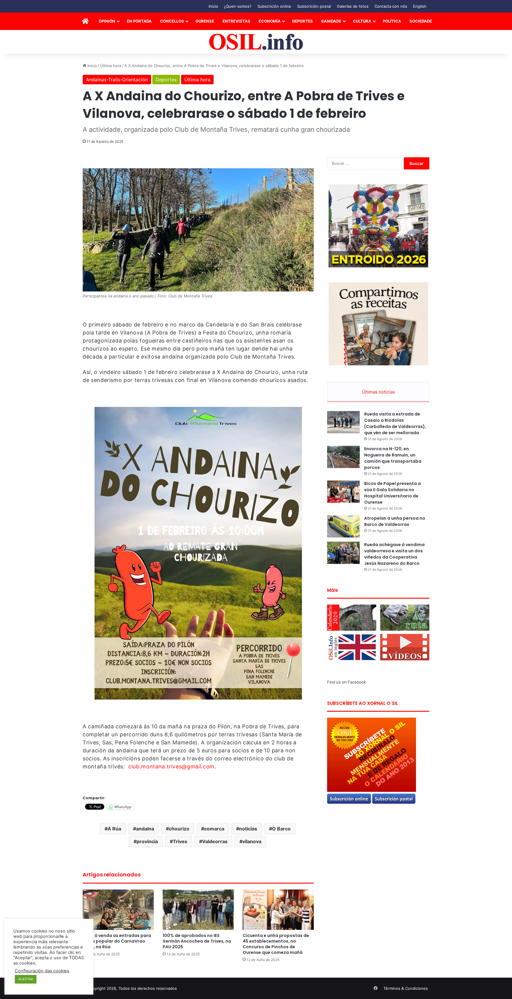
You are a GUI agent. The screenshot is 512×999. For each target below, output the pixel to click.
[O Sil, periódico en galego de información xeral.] (256, 42)
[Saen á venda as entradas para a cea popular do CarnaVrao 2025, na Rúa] (118, 909)
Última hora (110, 65)
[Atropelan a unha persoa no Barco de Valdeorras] (343, 526)
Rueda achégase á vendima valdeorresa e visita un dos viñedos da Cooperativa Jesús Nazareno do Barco (394, 554)
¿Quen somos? (238, 6)
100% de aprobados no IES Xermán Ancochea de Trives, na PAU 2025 (197, 941)
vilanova (251, 841)
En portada (139, 21)
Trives (180, 841)
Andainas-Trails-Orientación (117, 80)
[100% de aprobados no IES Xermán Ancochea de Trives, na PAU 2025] (198, 909)
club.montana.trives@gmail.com (171, 766)
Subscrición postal (314, 6)
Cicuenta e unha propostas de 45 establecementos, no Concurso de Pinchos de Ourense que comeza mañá (276, 944)
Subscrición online (274, 6)
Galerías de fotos (353, 6)
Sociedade (420, 21)
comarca (214, 829)
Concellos (172, 21)
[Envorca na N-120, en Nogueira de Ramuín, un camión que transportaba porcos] (343, 457)
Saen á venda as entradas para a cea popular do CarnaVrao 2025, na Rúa (117, 941)
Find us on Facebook (346, 682)
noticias (248, 829)
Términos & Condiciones (405, 988)
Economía (270, 21)
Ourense (205, 21)
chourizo (179, 829)
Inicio (213, 6)
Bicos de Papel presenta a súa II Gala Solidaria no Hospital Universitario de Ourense (392, 493)
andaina (145, 829)
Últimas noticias (378, 392)
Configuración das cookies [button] (42, 970)
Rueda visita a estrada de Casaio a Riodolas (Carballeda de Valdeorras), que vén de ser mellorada (395, 423)
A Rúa (114, 829)
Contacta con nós (391, 6)
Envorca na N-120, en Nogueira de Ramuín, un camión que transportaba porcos (392, 458)
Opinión (107, 21)
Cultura (362, 21)
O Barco (281, 829)
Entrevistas (236, 21)
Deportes (302, 21)
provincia (147, 841)
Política (392, 21)
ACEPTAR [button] (25, 979)
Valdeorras (215, 841)
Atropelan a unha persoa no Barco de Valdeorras (394, 521)
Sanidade (331, 21)
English (419, 6)
